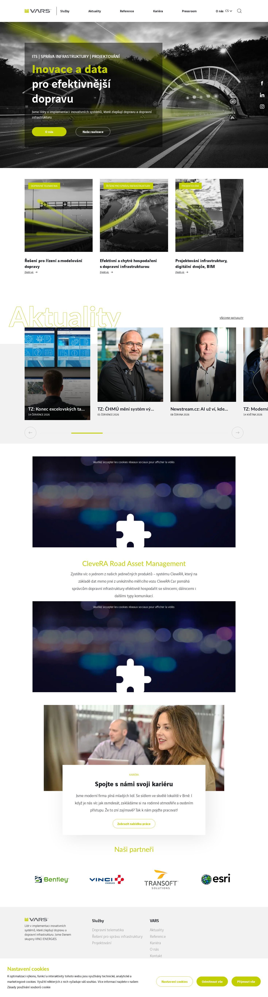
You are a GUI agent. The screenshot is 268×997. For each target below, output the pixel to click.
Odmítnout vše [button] (212, 981)
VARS (154, 920)
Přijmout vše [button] (246, 981)
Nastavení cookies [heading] (28, 969)
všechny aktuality (231, 318)
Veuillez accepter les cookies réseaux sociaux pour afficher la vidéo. (134, 462)
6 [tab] (212, 433)
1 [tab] (55, 433)
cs (227, 10)
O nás (220, 11)
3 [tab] (118, 433)
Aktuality (94, 11)
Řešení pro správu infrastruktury (117, 936)
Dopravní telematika (108, 929)
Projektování (101, 942)
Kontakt (156, 955)
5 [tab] (181, 433)
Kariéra (158, 11)
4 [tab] (149, 433)
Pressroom (189, 11)
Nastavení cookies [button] (175, 981)
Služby (64, 11)
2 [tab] (87, 433)
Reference (127, 11)
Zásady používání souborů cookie (28, 987)
